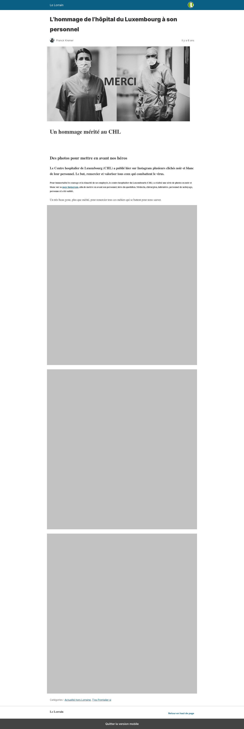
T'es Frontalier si (101, 699)
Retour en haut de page (181, 713)
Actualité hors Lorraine (78, 699)
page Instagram (70, 187)
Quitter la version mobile (122, 724)
